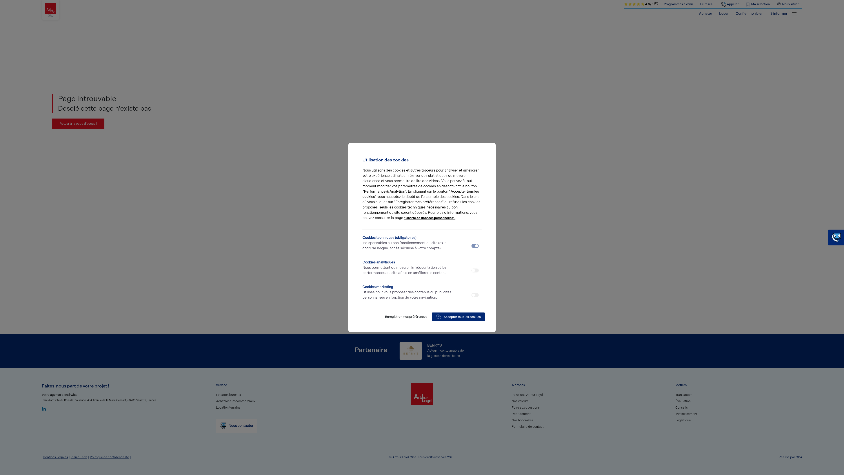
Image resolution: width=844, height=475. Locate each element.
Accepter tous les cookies (462, 317)
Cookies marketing (406, 292)
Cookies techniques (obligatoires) (404, 243)
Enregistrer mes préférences (406, 317)
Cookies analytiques (404, 267)
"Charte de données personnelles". (429, 218)
